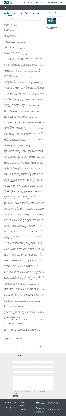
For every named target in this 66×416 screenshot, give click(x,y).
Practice (16, 369)
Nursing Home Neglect (23, 405)
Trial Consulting (22, 408)
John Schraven (8, 18)
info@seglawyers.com (40, 408)
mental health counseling (17, 333)
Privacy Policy (33, 391)
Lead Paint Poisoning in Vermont (38, 347)
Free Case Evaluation (38, 411)
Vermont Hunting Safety (24, 346)
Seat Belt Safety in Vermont (10, 346)
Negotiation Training (23, 409)
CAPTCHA (15, 393)
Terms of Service (40, 391)
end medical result (9, 333)
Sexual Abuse (22, 406)
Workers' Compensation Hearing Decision (27, 18)
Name (16, 360)
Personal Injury (22, 402)
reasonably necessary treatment (28, 333)
